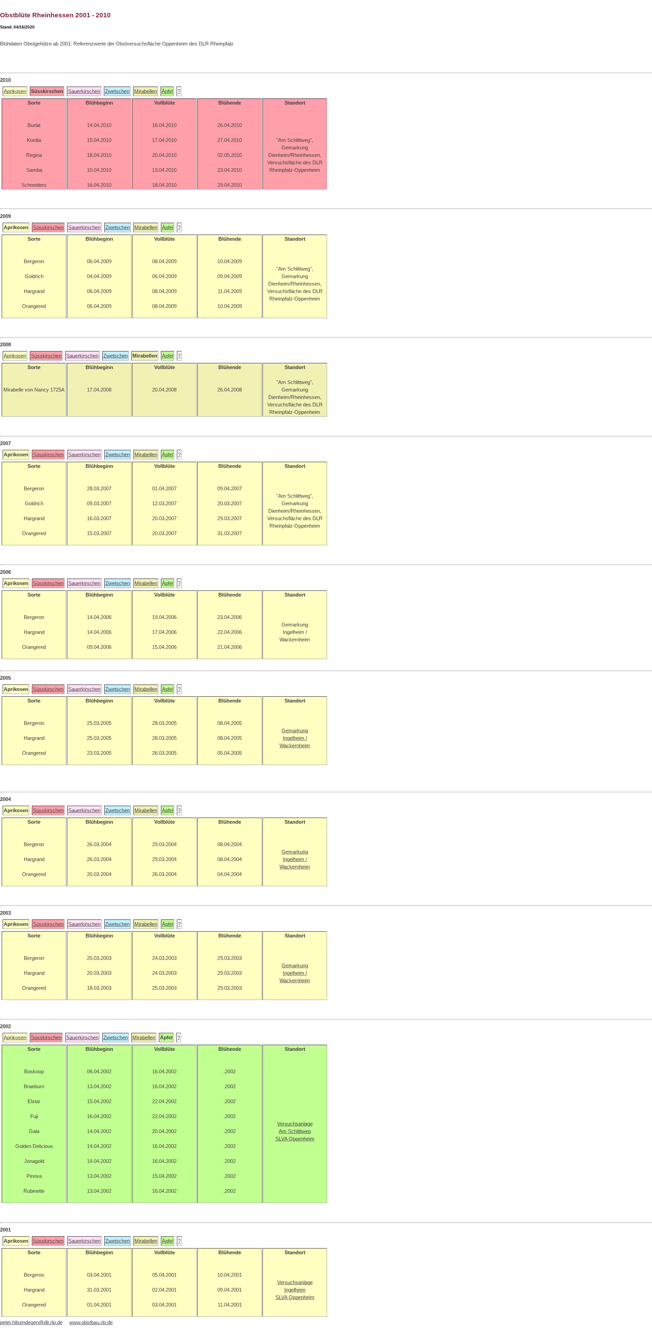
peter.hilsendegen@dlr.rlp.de (31, 1322)
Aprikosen (15, 91)
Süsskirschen (48, 227)
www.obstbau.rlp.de (91, 1322)
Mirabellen (145, 91)
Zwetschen (117, 91)
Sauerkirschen (84, 91)
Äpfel (167, 91)
